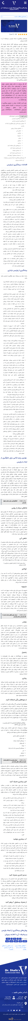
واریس (11, 941)
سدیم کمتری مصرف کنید (15, 153)
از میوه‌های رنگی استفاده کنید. (14, 146)
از (17, 939)
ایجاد (15, 939)
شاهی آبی (18, 131)
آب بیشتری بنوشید (16, 150)
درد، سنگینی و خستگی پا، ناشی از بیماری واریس (7, 947)
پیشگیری (24, 941)
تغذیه (20, 941)
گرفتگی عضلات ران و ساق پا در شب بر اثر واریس (20, 947)
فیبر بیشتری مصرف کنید (15, 148)
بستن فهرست (23, 116)
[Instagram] (11, 1010)
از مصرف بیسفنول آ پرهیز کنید (14, 155)
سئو (14, 1019)
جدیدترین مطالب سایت (20, 17)
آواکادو (19, 133)
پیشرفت (7, 939)
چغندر (19, 138)
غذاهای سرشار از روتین (16, 128)
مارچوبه (19, 136)
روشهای (16, 941)
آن (20, 939)
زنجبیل (19, 141)
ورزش (7, 941)
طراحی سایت (18, 1019)
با (11, 939)
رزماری (19, 143)
